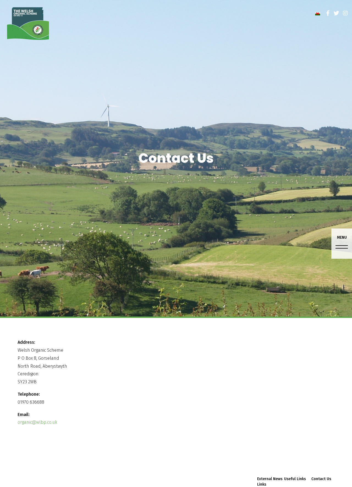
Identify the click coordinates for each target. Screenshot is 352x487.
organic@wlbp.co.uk (37, 422)
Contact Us (321, 479)
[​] (328, 13)
